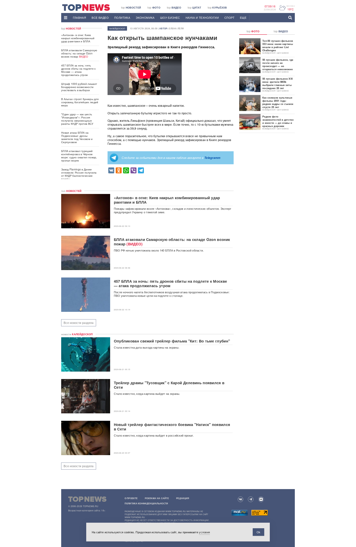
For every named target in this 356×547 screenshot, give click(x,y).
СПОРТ (229, 17)
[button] (65, 17)
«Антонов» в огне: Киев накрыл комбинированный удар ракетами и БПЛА (78, 38)
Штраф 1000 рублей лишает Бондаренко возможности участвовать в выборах (79, 87)
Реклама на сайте (157, 498)
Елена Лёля (176, 28)
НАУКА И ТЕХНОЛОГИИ (202, 17)
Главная (79, 17)
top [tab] (253, 31)
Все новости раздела (79, 323)
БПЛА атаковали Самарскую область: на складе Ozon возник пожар (79, 53)
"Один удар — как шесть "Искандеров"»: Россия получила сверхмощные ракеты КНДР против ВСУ (77, 118)
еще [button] (243, 17)
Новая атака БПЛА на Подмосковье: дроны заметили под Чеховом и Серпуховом (77, 137)
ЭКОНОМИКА (145, 17)
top (131, 7)
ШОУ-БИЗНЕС (170, 17)
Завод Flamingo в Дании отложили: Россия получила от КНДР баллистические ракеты (79, 174)
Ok (258, 532)
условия (204, 532)
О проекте (131, 498)
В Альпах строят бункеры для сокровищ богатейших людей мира (80, 102)
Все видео (100, 17)
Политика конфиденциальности (146, 503)
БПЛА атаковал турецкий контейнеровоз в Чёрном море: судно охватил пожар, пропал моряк (79, 155)
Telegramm (212, 158)
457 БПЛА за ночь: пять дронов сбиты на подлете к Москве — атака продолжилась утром (78, 70)
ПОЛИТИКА (122, 17)
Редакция (182, 498)
